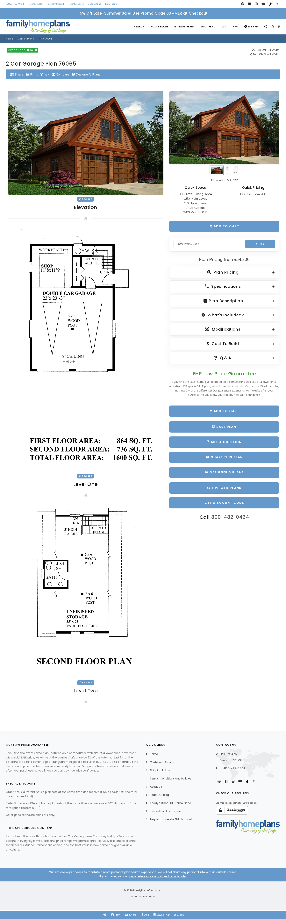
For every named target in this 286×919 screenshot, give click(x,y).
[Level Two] (85, 590)
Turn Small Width (265, 54)
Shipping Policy (160, 770)
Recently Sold (35, 3)
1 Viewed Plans (226, 488)
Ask (46, 74)
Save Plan (225, 427)
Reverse (87, 199)
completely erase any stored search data (157, 876)
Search (139, 26)
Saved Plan (163, 915)
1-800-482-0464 (233, 768)
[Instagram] (256, 4)
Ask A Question (226, 442)
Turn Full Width (266, 50)
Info (235, 26)
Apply (260, 244)
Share (18, 74)
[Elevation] (224, 127)
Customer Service (162, 762)
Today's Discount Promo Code (170, 803)
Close (180, 915)
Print (33, 74)
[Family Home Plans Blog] (276, 4)
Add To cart (225, 411)
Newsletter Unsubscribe (166, 811)
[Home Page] (104, 915)
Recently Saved (76, 3)
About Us (156, 787)
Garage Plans (184, 26)
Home (9, 38)
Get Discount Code (224, 502)
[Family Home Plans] (38, 26)
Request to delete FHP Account (171, 819)
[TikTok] (270, 4)
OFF (235, 180)
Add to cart (225, 226)
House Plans (159, 26)
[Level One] (86, 349)
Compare (62, 74)
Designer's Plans (87, 74)
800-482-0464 (16, 3)
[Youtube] (263, 4)
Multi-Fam (208, 26)
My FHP (253, 26)
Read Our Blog (159, 795)
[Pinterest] (242, 4)
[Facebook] (249, 4)
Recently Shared (55, 3)
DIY (224, 26)
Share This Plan (226, 457)
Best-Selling (94, 3)
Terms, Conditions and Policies (170, 778)
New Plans (111, 3)
